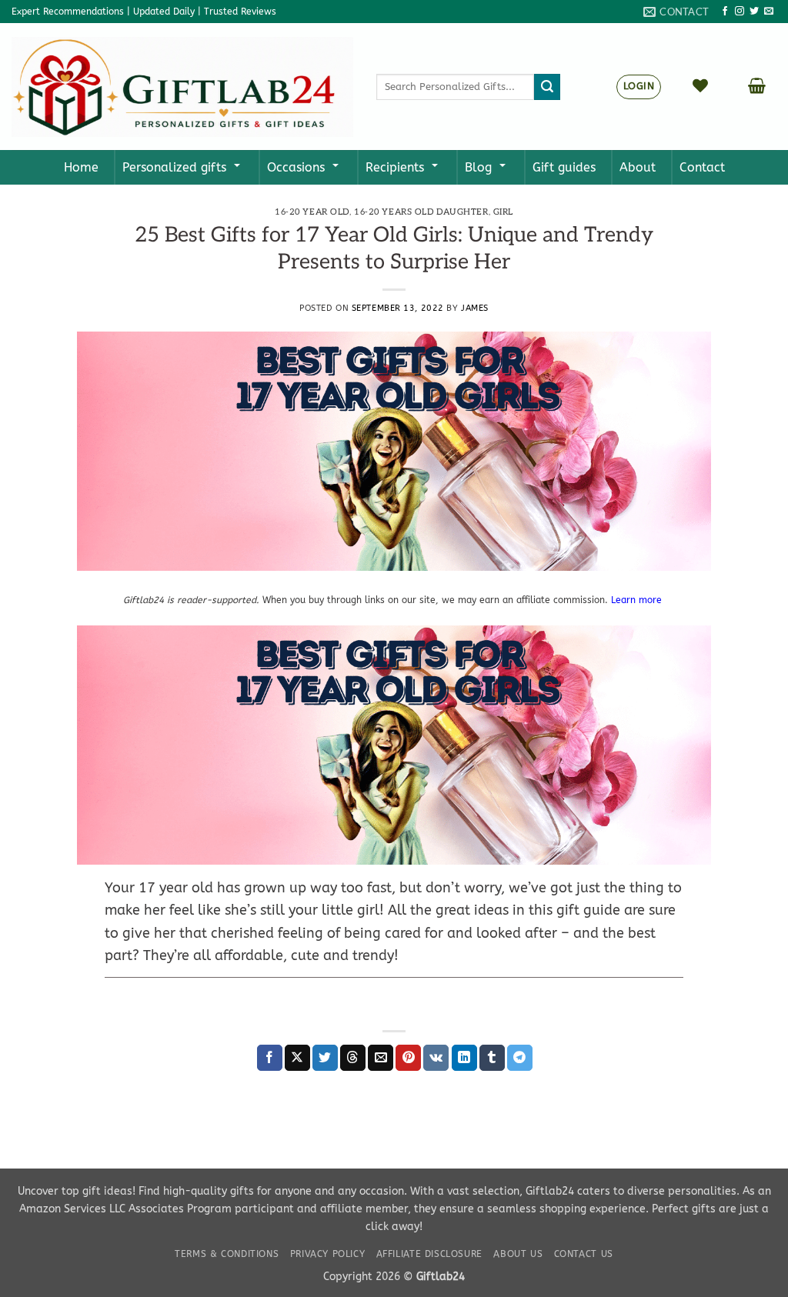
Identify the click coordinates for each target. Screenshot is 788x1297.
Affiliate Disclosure (429, 1254)
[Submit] (547, 87)
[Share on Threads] (353, 1058)
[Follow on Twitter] (754, 11)
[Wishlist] (701, 85)
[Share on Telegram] (520, 1058)
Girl (503, 212)
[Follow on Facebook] (725, 11)
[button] (757, 85)
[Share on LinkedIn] (464, 1058)
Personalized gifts (174, 167)
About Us (518, 1254)
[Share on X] (297, 1058)
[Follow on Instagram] (739, 11)
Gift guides (564, 167)
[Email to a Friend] (380, 1058)
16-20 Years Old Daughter (421, 212)
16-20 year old (312, 212)
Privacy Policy (328, 1254)
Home (81, 167)
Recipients (395, 167)
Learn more (638, 600)
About (637, 167)
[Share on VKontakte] (436, 1058)
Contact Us (583, 1254)
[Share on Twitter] (325, 1058)
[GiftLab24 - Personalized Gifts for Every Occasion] (182, 87)
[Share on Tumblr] (492, 1058)
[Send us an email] (768, 11)
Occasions (296, 167)
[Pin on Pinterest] (408, 1058)
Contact (702, 167)
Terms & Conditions (227, 1254)
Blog (478, 167)
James (475, 308)
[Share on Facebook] (269, 1058)
